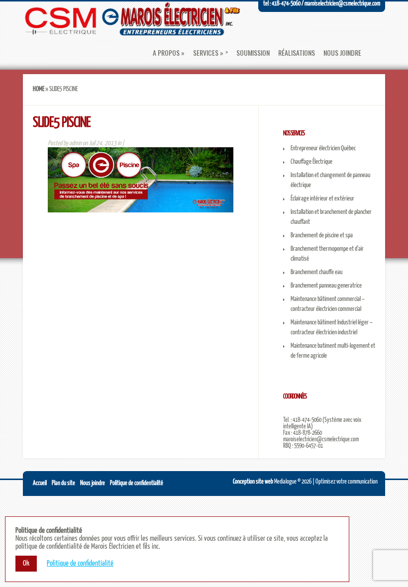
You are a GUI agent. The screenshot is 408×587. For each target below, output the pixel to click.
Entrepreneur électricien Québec (323, 148)
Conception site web (253, 482)
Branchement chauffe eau (316, 272)
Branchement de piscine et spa (322, 235)
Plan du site (63, 483)
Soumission (253, 53)
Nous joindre (342, 53)
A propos (166, 53)
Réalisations (296, 53)
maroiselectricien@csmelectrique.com (321, 439)
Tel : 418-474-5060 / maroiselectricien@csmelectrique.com (321, 3)
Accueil (40, 483)
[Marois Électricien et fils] (131, 31)
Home (38, 89)
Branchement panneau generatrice (326, 286)
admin (75, 143)
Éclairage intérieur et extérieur (322, 199)
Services (205, 53)
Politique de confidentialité (136, 483)
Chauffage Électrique (311, 162)
